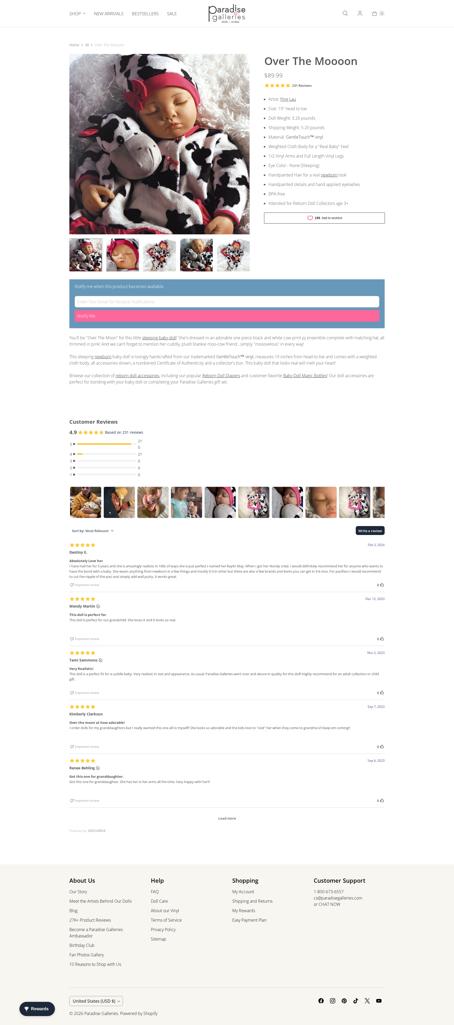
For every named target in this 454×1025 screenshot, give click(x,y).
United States (94, 1001)
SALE (172, 14)
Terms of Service (166, 920)
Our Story (78, 892)
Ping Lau (288, 99)
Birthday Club (82, 945)
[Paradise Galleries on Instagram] (332, 1001)
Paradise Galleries (101, 1013)
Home (74, 44)
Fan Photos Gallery (86, 955)
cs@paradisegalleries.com (338, 898)
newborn (329, 175)
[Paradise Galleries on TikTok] (356, 1001)
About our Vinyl (165, 910)
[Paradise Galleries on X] (367, 1001)
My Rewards (243, 910)
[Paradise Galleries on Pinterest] (344, 1001)
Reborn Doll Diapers (221, 375)
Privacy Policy (163, 929)
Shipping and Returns (252, 901)
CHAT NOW (329, 904)
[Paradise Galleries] (227, 13)
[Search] (345, 13)
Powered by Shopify (138, 1013)
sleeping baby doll (159, 338)
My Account (243, 892)
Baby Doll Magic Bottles (305, 375)
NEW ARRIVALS (108, 14)
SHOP (75, 14)
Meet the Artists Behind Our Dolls (100, 901)
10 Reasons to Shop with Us (95, 964)
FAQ (155, 892)
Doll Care (159, 901)
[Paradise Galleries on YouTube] (379, 1001)
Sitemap (158, 939)
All (87, 44)
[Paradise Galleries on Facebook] (321, 1001)
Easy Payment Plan (249, 920)
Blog (73, 910)
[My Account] (360, 13)
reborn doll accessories (137, 375)
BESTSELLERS (145, 14)
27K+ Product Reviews (90, 920)
